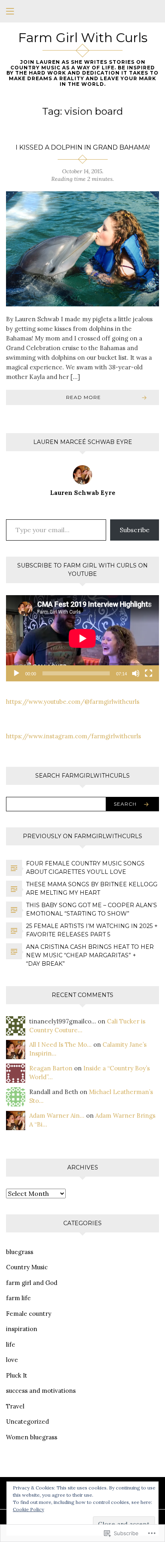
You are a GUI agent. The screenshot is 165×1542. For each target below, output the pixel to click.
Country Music (27, 1267)
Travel (15, 1406)
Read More (83, 397)
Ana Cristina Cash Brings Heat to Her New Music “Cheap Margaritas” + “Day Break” (90, 955)
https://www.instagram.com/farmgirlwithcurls (73, 736)
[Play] (16, 673)
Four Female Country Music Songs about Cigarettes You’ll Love (85, 867)
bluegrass (19, 1252)
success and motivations (41, 1390)
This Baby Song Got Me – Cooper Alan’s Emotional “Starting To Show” (91, 909)
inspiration (21, 1329)
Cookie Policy (28, 1509)
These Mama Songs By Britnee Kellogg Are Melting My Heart (91, 888)
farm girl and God (31, 1283)
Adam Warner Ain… (57, 1115)
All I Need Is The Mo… (60, 1044)
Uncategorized (27, 1421)
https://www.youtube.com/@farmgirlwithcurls (72, 701)
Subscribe (134, 530)
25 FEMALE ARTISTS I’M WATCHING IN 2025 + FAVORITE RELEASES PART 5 (92, 930)
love (12, 1360)
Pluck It (16, 1375)
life (10, 1344)
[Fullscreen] (149, 673)
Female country (28, 1313)
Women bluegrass (31, 1437)
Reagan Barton (50, 1068)
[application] (82, 638)
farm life (18, 1298)
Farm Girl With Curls (82, 37)
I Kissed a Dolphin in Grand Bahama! (83, 147)
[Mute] (136, 673)
